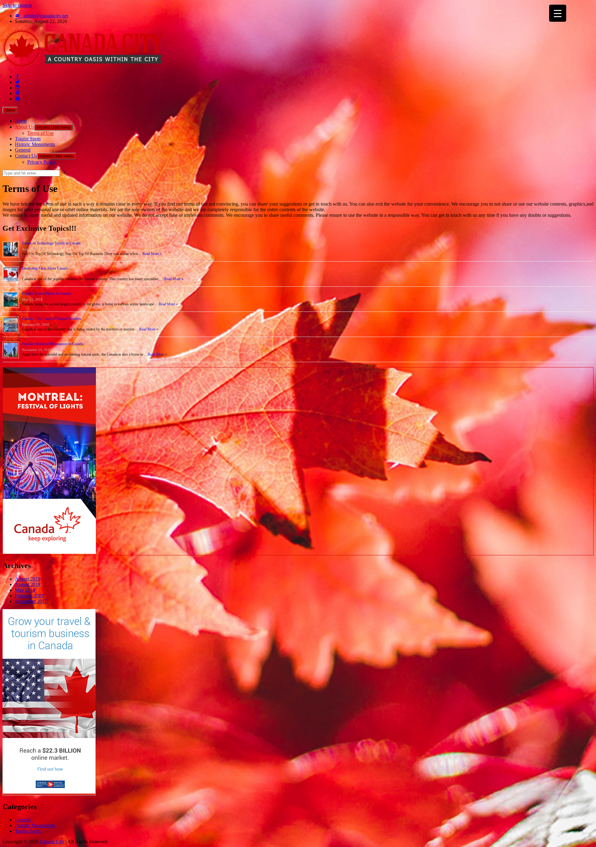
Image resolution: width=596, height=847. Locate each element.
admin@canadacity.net (46, 15)
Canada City (52, 841)
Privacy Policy (41, 162)
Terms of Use (40, 133)
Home (21, 121)
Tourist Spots (28, 138)
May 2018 (25, 590)
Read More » (152, 254)
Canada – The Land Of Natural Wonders (51, 318)
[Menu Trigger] (557, 13)
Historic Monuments (35, 144)
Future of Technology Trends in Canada (51, 243)
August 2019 (27, 578)
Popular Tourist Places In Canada (46, 293)
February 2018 (29, 595)
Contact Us (26, 155)
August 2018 (27, 584)
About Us (24, 127)
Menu (10, 110)
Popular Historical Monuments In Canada (52, 344)
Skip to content (17, 5)
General (22, 150)
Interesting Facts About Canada (45, 268)
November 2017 (31, 601)
